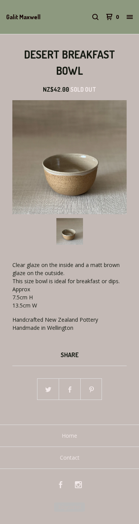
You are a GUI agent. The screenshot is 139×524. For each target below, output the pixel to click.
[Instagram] (78, 485)
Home (69, 435)
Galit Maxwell (23, 17)
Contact (70, 457)
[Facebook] (61, 485)
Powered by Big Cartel (69, 507)
